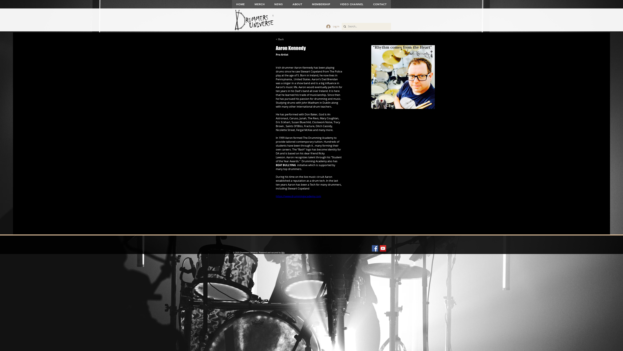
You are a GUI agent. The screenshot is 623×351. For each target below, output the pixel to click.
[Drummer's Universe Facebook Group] (375, 248)
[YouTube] (383, 248)
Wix (283, 253)
